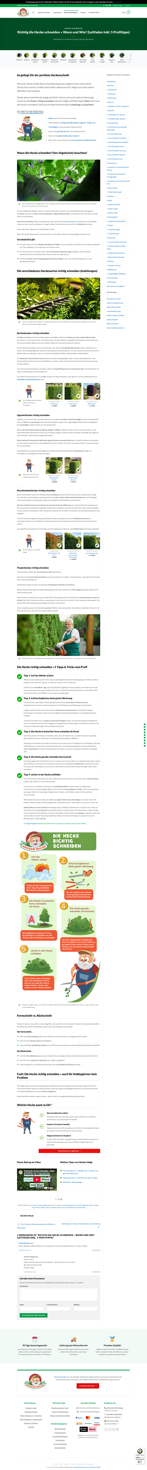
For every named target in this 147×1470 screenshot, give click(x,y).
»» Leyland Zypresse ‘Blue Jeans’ (116, 247)
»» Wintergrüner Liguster (116, 115)
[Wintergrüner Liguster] (54, 465)
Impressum (90, 1464)
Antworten (96, 1250)
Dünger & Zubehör (31, 1423)
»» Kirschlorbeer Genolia (116, 155)
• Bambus (110, 261)
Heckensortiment (31, 1412)
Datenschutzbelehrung (78, 1464)
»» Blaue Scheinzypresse (115, 257)
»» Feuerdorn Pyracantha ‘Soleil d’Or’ (118, 182)
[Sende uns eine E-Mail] (107, 5)
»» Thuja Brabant (113, 233)
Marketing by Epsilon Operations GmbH (87, 1467)
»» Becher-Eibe (112, 213)
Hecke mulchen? (113, 324)
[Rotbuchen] (73, 391)
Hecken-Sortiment (44, 12)
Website (76, 1305)
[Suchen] (33, 12)
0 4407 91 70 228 (110, 1411)
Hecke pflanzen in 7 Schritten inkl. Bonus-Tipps (80, 1178)
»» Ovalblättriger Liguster (116, 119)
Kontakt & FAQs (94, 12)
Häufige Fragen (118, 5)
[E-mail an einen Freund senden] (58, 1199)
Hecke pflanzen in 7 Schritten (31, 1416)
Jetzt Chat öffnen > (111, 1424)
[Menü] (143, 1448)
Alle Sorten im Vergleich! (116, 286)
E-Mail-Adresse (52, 1305)
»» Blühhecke (111, 282)
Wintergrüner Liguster (54, 479)
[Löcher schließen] (144, 746)
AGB (61, 1464)
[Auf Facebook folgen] (103, 5)
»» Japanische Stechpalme (116, 221)
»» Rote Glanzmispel (114, 192)
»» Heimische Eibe (113, 204)
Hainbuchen (54, 404)
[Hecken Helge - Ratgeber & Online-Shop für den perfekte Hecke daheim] (23, 12)
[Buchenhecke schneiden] (144, 729)
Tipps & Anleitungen (70, 12)
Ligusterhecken (60, 1433)
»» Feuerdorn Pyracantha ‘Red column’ (118, 168)
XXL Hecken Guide (114, 299)
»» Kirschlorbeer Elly (114, 134)
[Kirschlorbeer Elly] (91, 540)
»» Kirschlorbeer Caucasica (116, 150)
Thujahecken (60, 1440)
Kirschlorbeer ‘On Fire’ (54, 554)
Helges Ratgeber (32, 823)
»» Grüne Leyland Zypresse (117, 242)
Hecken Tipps (61, 1207)
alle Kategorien (60, 1448)
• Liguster (110, 110)
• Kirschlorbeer (112, 123)
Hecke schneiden (51, 1207)
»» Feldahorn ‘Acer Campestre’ (118, 106)
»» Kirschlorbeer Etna (114, 159)
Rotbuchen (73, 404)
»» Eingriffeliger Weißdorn (116, 274)
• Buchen (110, 85)
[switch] (140, 1462)
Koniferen (110, 196)
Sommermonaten (69, 221)
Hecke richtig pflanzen (115, 303)
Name (22, 1305)
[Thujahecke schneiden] (144, 738)
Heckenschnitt (81, 1207)
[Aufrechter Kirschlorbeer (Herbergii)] (73, 540)
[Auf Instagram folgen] (105, 5)
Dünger (83, 12)
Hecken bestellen (60, 1377)
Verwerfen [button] (117, 2)
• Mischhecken (112, 278)
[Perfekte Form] (144, 743)
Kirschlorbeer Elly (92, 553)
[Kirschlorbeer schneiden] (144, 735)
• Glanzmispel (112, 188)
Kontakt (127, 5)
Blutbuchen (92, 404)
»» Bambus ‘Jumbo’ (114, 265)
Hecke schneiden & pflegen (60, 1416)
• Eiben (109, 200)
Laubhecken (111, 81)
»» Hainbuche (112, 90)
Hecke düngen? (112, 319)
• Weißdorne (112, 270)
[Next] (100, 548)
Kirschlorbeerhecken (60, 1436)
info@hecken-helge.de (112, 1417)
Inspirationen (57, 12)
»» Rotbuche (111, 94)
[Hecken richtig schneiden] (144, 727)
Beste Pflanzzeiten (114, 307)
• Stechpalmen (112, 217)
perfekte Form (62, 131)
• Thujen (110, 225)
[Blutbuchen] (91, 391)
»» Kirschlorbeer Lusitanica (117, 138)
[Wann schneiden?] (144, 724)
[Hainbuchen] (54, 391)
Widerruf (67, 1464)
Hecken (67, 28)
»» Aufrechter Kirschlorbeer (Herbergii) (117, 128)
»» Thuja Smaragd (113, 229)
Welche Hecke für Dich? (60, 1408)
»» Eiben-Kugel (112, 209)
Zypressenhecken (60, 1444)
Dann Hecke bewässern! (116, 328)
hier (52, 229)
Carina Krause (24, 1243)
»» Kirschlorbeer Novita (115, 146)
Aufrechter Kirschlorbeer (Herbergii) (73, 555)
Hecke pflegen (40, 1207)
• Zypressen (111, 238)
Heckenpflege (77, 28)
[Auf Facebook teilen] (56, 1199)
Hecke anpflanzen (82, 1205)
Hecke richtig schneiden (115, 315)
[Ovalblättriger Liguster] (73, 465)
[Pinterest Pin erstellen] (61, 1199)
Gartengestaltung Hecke (69, 1205)
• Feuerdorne (112, 163)
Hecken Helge (88, 39)
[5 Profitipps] (144, 740)
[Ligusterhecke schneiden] (144, 732)
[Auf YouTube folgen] (110, 5)
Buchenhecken (60, 1429)
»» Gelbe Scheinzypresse (116, 253)
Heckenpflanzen (71, 1207)
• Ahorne (110, 102)
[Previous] (45, 548)
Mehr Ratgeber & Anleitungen (31, 1419)
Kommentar (24, 1286)
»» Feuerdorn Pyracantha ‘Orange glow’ (116, 175)
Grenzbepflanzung (114, 311)
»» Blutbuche (111, 98)
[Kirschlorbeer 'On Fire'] (54, 540)
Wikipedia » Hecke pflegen (72, 1182)
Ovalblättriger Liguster (73, 479)
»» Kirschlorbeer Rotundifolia (117, 142)
